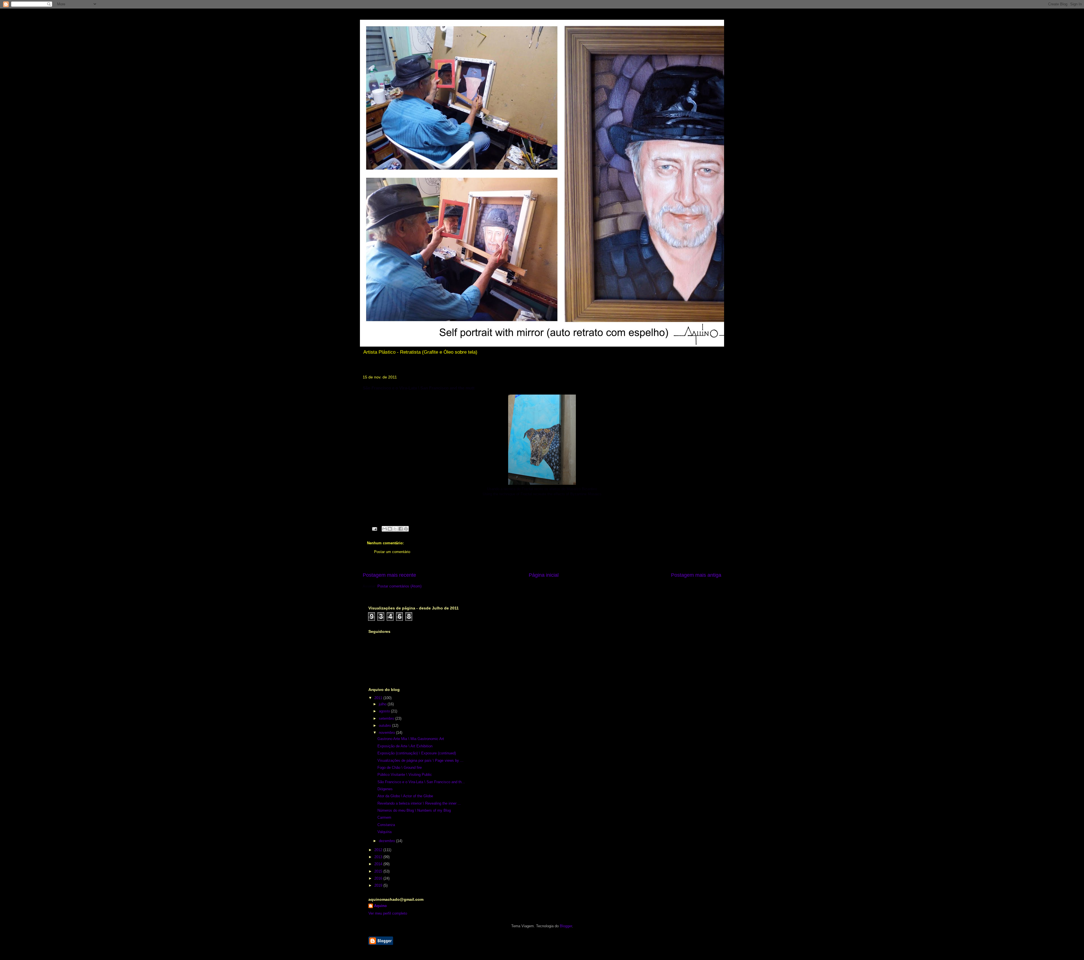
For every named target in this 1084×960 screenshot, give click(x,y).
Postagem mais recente (389, 575)
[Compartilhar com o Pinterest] (406, 529)
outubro (385, 725)
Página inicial (544, 575)
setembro (387, 718)
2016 (378, 878)
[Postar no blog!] (390, 529)
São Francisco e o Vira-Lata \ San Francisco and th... (421, 782)
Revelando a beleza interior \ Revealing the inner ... (419, 803)
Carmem (384, 817)
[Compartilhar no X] (395, 529)
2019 (378, 885)
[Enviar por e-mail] (384, 529)
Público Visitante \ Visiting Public (404, 774)
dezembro (387, 841)
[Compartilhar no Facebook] (400, 529)
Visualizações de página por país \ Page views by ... (420, 760)
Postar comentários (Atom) (399, 586)
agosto (385, 711)
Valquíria (384, 832)
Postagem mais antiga (696, 575)
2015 (378, 871)
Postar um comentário (392, 552)
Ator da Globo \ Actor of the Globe (405, 796)
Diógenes (385, 789)
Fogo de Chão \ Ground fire (399, 767)
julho (383, 704)
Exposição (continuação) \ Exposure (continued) (416, 753)
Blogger (566, 926)
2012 (378, 850)
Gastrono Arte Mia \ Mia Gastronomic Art (410, 739)
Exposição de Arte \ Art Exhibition (404, 746)
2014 (378, 864)
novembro (387, 732)
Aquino (380, 906)
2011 (378, 698)
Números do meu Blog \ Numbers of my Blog (414, 810)
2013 (378, 857)
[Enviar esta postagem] (374, 528)
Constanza (386, 825)
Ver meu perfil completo (387, 913)
